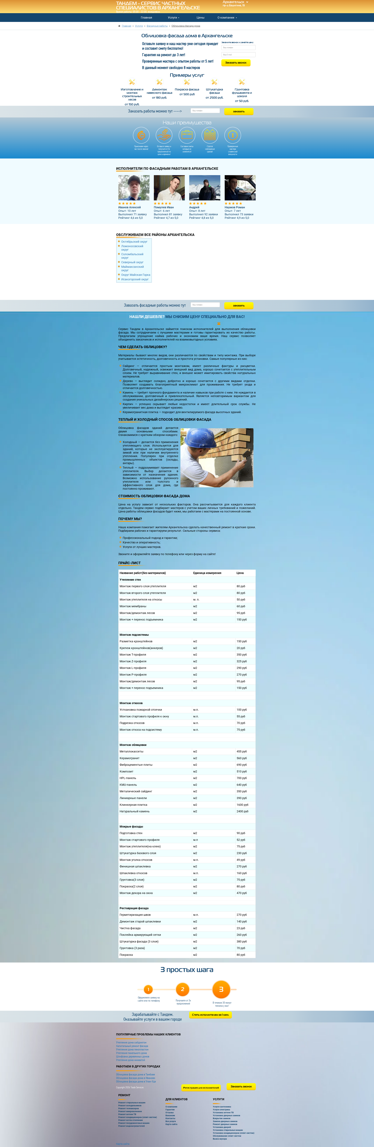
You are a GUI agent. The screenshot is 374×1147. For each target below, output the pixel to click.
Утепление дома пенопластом (132, 1049)
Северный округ (132, 262)
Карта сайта (122, 1144)
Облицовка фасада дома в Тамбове (135, 1074)
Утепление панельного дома (131, 1053)
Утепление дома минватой (130, 1060)
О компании (226, 17)
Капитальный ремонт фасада (132, 1046)
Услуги (173, 17)
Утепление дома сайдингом (131, 1042)
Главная (146, 17)
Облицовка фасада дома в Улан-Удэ (136, 1081)
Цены (201, 17)
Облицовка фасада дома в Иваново (135, 1078)
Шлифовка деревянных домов (132, 1056)
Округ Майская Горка (135, 275)
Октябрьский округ (134, 241)
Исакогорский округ (135, 279)
